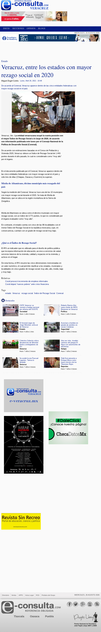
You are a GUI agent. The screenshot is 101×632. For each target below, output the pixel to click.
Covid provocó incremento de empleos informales (26, 281)
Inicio (6, 28)
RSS (37, 595)
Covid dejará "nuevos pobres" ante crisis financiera (27, 284)
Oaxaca (34, 616)
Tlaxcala (19, 616)
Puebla (49, 616)
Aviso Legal (29, 595)
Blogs (41, 28)
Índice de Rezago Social (44, 293)
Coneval (59, 293)
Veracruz (16, 293)
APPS (21, 595)
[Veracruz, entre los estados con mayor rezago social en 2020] (43, 132)
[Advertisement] (22, 48)
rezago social (27, 293)
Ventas (13, 595)
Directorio (5, 595)
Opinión (31, 28)
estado (8, 293)
